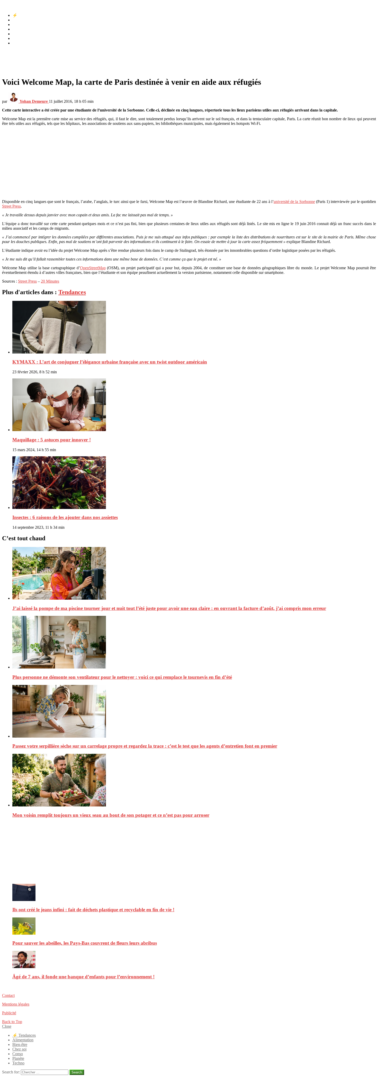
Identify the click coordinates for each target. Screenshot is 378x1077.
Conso (17, 34)
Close (6, 1026)
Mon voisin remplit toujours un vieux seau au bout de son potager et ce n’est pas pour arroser (110, 815)
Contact (8, 995)
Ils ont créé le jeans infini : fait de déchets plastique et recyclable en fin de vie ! (93, 909)
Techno (18, 43)
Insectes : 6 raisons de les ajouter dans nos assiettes (65, 517)
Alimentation (22, 20)
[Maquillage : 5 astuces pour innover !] (194, 405)
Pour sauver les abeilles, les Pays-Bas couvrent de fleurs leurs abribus (84, 943)
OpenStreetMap (93, 268)
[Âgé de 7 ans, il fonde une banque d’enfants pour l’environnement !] (194, 960)
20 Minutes (50, 281)
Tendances (72, 292)
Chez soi (19, 29)
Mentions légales (15, 1004)
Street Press (11, 206)
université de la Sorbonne (294, 201)
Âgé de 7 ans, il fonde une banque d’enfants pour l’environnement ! (83, 976)
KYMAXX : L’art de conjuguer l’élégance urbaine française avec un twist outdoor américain (109, 362)
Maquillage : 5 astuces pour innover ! (51, 439)
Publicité (9, 1013)
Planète (18, 38)
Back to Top (12, 1021)
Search (76, 1072)
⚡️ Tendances (24, 15)
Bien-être (19, 24)
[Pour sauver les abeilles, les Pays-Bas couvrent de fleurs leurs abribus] (194, 926)
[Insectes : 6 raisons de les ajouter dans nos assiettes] (194, 483)
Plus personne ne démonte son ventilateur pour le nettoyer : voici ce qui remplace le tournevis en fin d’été (122, 677)
